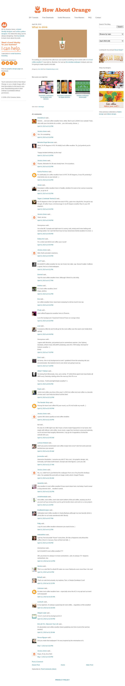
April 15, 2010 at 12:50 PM (46, 619)
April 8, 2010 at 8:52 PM (45, 384)
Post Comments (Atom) (48, 669)
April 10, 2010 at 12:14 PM (46, 561)
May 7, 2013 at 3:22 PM (45, 646)
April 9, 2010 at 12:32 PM (45, 491)
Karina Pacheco (42, 172)
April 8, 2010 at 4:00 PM (45, 245)
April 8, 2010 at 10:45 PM (45, 408)
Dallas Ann (41, 239)
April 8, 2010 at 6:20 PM (45, 321)
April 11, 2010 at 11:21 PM (46, 583)
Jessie (39, 185)
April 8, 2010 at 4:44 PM (45, 305)
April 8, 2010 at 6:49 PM (45, 334)
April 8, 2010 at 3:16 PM (45, 137)
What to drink (39, 27)
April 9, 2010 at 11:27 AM (45, 464)
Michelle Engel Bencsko (45, 142)
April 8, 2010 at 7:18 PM (45, 366)
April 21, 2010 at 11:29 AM (46, 632)
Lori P (39, 261)
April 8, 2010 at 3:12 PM (45, 126)
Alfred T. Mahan (42, 371)
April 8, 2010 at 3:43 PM (45, 209)
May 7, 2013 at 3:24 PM (45, 657)
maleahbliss (41, 535)
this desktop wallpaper (73, 62)
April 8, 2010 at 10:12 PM (45, 397)
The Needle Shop (43, 402)
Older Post (89, 665)
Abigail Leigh (41, 613)
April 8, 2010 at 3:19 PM (45, 155)
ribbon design (111, 114)
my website (20, 36)
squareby (40, 483)
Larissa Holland (42, 443)
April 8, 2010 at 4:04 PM (45, 256)
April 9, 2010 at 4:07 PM (45, 518)
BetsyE (39, 577)
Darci (39, 357)
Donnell (40, 274)
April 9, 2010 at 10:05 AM (45, 438)
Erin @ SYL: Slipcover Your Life (47, 624)
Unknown (40, 588)
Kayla (39, 389)
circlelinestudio (42, 497)
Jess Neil (40, 69)
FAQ (89, 18)
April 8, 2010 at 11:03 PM (45, 420)
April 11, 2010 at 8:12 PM (45, 572)
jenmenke (40, 456)
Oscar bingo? (118, 50)
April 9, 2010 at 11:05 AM (45, 451)
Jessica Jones (42, 131)
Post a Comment (37, 662)
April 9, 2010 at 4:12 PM (45, 529)
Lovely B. (40, 602)
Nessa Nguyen (42, 637)
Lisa (38, 326)
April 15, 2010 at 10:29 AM (46, 608)
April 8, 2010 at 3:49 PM (45, 220)
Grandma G (41, 118)
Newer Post (36, 665)
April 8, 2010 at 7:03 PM (45, 352)
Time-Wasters (79, 18)
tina (38, 299)
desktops (41, 106)
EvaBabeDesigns (43, 510)
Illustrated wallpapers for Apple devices (64, 96)
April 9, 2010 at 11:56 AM (45, 478)
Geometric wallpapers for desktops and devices (46, 97)
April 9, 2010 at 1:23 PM (45, 505)
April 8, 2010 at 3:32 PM (45, 193)
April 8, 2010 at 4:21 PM (45, 294)
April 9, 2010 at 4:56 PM (45, 543)
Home (63, 665)
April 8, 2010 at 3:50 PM (45, 234)
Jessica (39, 566)
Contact (98, 18)
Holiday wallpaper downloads (83, 96)
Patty (39, 523)
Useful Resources (64, 18)
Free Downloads (48, 18)
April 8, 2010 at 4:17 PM (45, 280)
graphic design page (14, 69)
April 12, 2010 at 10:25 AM (46, 597)
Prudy (39, 310)
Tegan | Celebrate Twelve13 (46, 198)
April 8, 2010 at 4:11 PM (45, 269)
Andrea (39, 286)
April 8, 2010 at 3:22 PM (45, 166)
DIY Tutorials (33, 18)
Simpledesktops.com (52, 69)
